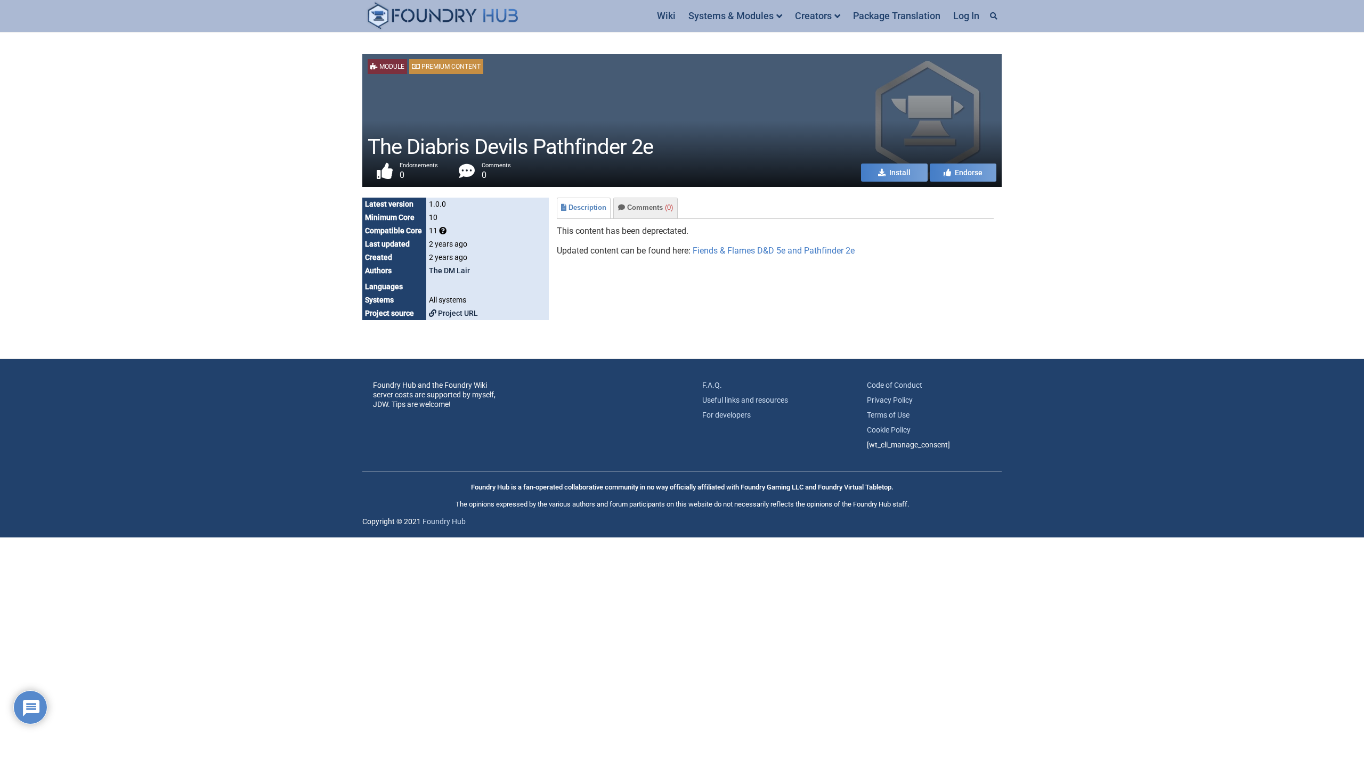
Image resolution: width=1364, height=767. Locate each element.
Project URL (457, 313)
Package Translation (896, 15)
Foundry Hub (444, 521)
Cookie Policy (889, 430)
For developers (726, 415)
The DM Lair (449, 270)
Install (899, 172)
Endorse (968, 172)
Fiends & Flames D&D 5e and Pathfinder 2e (774, 251)
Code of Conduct (894, 385)
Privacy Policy (890, 400)
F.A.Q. (712, 385)
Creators (813, 15)
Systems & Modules (731, 15)
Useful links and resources (745, 400)
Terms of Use (888, 415)
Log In (966, 15)
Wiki (666, 15)
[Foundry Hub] (442, 16)
